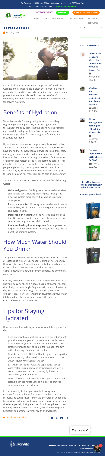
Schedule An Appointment (86, 12)
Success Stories (77, 18)
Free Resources (59, 18)
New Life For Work (87, 449)
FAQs (47, 18)
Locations (82, 445)
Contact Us (93, 23)
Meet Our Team (93, 445)
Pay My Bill (63, 12)
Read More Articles (16, 417)
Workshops (93, 18)
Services (37, 18)
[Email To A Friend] (65, 418)
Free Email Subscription (58, 445)
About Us (72, 445)
